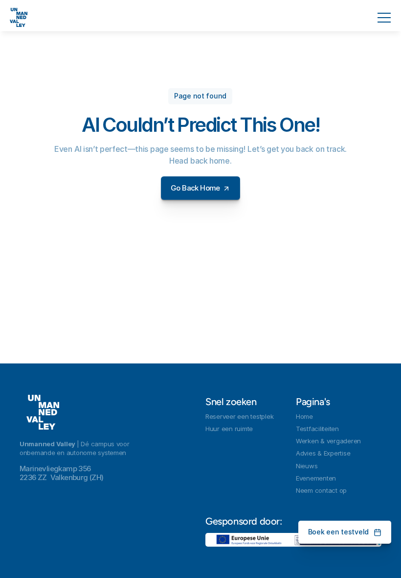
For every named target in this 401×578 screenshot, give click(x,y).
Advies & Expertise (323, 453)
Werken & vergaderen (328, 441)
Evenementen (316, 478)
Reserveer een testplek (239, 416)
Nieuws (306, 466)
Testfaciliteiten (317, 429)
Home (304, 416)
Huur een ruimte (229, 429)
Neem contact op (321, 490)
